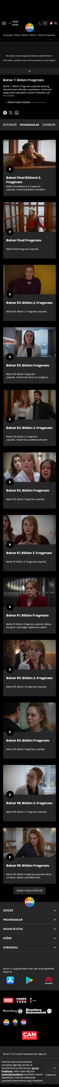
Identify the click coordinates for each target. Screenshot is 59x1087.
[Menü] (4, 23)
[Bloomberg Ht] (13, 1011)
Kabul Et (51, 1075)
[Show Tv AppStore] (10, 980)
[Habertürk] (8, 1000)
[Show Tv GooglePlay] (29, 980)
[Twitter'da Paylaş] (11, 113)
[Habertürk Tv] (22, 1000)
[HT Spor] (33, 1000)
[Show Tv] (29, 27)
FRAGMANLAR (29, 125)
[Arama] (55, 23)
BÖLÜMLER (10, 125)
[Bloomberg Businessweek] (38, 1011)
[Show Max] (24, 1022)
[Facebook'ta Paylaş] (5, 113)
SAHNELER (48, 125)
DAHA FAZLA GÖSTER (29, 890)
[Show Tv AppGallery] (49, 980)
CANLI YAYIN (15, 23)
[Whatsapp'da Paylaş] (16, 112)
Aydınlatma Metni (12, 1074)
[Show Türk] (15, 1022)
